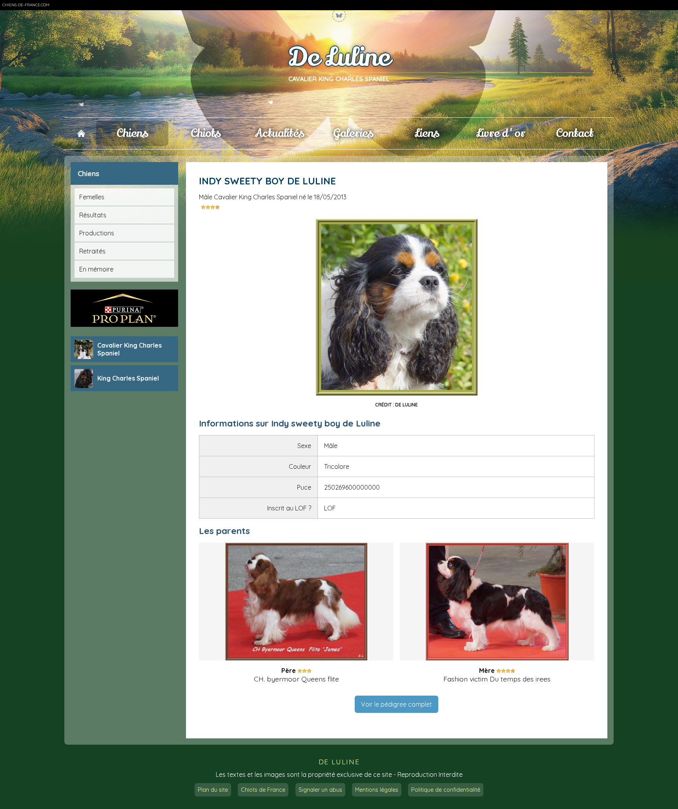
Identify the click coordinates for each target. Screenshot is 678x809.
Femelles (91, 197)
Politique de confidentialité (445, 789)
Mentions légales (376, 789)
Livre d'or (500, 133)
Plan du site (213, 789)
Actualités (279, 133)
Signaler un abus (320, 789)
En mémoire (96, 269)
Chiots (206, 133)
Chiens (132, 133)
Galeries (353, 133)
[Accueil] (81, 133)
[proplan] (124, 308)
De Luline (339, 57)
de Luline (339, 761)
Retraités (92, 251)
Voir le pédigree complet (396, 704)
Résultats (92, 215)
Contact (574, 133)
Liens (427, 133)
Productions (96, 233)
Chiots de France (263, 789)
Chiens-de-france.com (25, 4)
